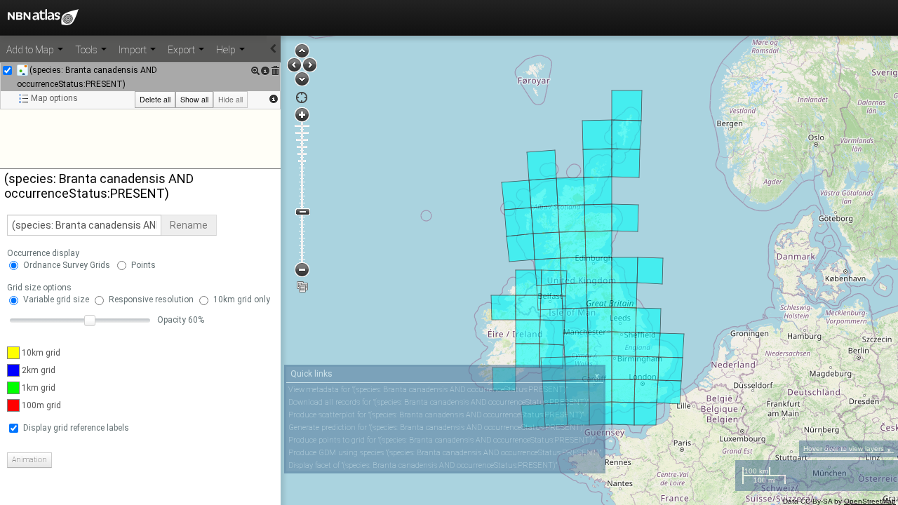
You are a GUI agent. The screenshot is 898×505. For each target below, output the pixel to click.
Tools (87, 49)
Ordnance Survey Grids (66, 265)
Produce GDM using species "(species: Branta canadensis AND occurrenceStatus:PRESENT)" (444, 452)
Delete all (155, 99)
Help (227, 49)
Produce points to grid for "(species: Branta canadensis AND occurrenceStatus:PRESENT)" (441, 440)
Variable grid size (56, 299)
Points (143, 265)
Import (134, 49)
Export (182, 49)
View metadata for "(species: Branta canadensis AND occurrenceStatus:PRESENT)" (428, 389)
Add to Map (31, 49)
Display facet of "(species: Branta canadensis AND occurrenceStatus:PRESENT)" (422, 465)
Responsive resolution (151, 299)
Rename (189, 225)
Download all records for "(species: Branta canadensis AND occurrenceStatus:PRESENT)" (438, 402)
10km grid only (241, 299)
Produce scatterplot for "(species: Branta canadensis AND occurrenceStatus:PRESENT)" (436, 414)
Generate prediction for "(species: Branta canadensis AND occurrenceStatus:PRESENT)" (436, 427)
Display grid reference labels (76, 428)
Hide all (230, 99)
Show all (194, 99)
